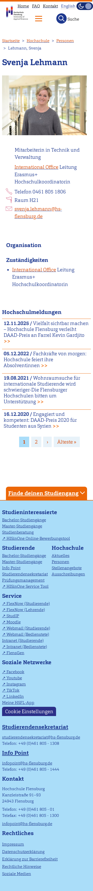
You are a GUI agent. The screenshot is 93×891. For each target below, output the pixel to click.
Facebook (15, 671)
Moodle (13, 622)
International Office (36, 167)
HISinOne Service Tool (27, 586)
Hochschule (38, 40)
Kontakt (50, 6)
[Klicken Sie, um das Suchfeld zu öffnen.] (61, 18)
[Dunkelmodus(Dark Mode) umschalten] (84, 6)
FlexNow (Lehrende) (25, 609)
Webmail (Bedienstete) (27, 634)
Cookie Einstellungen (29, 711)
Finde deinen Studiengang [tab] (43, 493)
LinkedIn (15, 696)
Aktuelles (60, 555)
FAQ (36, 6)
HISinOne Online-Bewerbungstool (38, 538)
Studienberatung (18, 532)
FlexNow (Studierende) (28, 603)
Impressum (13, 844)
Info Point (11, 568)
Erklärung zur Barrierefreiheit (30, 859)
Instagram (16, 684)
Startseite (11, 40)
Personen (65, 40)
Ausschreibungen (68, 574)
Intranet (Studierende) (23, 640)
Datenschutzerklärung (23, 851)
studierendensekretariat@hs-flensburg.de (41, 737)
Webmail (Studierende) (28, 628)
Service (12, 596)
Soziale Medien (16, 873)
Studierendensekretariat (25, 574)
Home (23, 6)
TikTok (12, 690)
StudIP (12, 616)
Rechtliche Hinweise (21, 866)
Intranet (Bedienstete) (26, 646)
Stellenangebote (67, 568)
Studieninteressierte (29, 512)
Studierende (18, 548)
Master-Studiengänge (22, 526)
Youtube (14, 678)
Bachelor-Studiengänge (24, 520)
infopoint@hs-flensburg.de (27, 763)
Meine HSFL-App (18, 702)
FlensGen (15, 652)
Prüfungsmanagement (23, 580)
